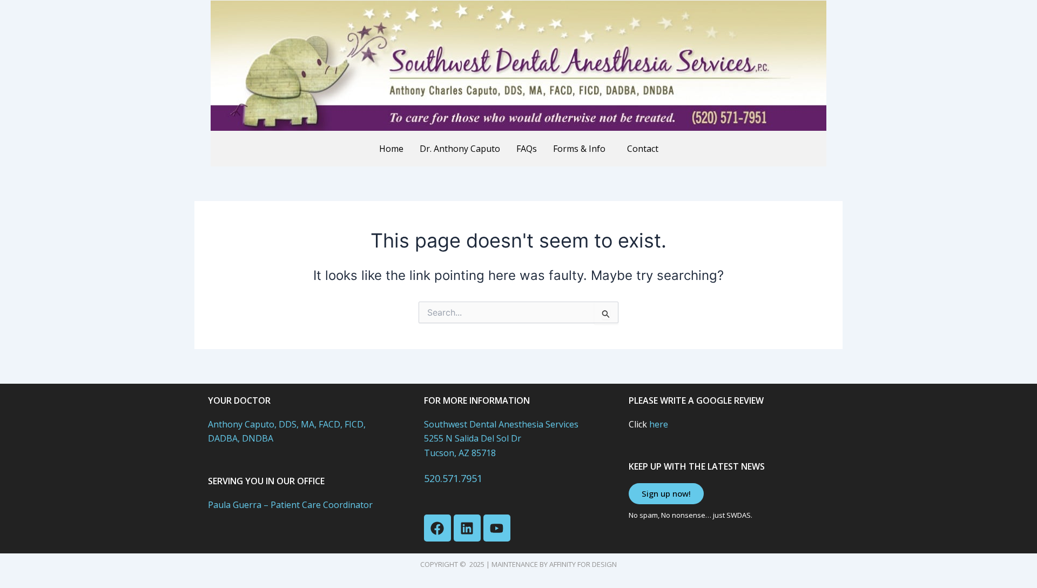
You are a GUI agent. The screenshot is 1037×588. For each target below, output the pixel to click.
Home (391, 149)
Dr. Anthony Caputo (460, 149)
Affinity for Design (583, 564)
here (658, 424)
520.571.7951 (453, 478)
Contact (642, 149)
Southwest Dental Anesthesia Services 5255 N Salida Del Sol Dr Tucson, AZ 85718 (501, 438)
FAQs (526, 149)
